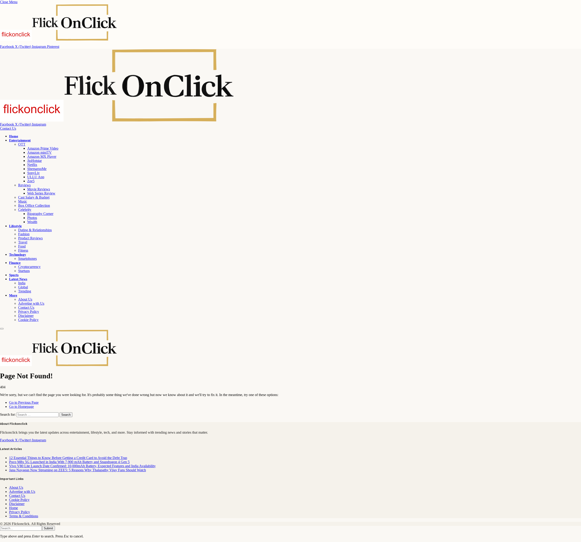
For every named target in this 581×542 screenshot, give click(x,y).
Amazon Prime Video (42, 148)
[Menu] (2, 328)
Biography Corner (40, 214)
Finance (15, 263)
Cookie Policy (28, 320)
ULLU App (35, 177)
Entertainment (20, 140)
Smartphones (27, 258)
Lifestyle (15, 226)
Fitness (23, 250)
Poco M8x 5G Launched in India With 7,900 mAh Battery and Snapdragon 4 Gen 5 (69, 462)
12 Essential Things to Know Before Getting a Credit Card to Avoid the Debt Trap (68, 458)
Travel (22, 242)
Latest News (18, 279)
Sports (14, 275)
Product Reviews (30, 238)
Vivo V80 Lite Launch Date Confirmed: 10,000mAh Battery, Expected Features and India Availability (82, 466)
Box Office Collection (34, 205)
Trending (24, 291)
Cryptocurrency (29, 267)
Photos (32, 218)
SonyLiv (33, 173)
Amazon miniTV (39, 152)
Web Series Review (41, 193)
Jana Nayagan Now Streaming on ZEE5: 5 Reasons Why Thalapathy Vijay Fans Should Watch (77, 470)
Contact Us (8, 128)
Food (22, 246)
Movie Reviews (38, 189)
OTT (21, 144)
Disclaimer (26, 316)
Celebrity (24, 209)
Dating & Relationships (35, 230)
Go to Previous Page (24, 402)
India (21, 283)
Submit (48, 528)
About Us (25, 299)
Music (22, 201)
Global (23, 287)
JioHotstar (34, 161)
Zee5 (30, 181)
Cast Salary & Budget (33, 197)
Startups (24, 271)
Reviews (24, 185)
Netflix (32, 165)
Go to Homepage (21, 406)
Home (13, 136)
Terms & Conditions (23, 516)
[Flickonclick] (117, 120)
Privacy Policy (28, 312)
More (13, 295)
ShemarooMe (37, 169)
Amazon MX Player (41, 156)
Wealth (32, 222)
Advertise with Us (31, 303)
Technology (17, 254)
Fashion (24, 234)
